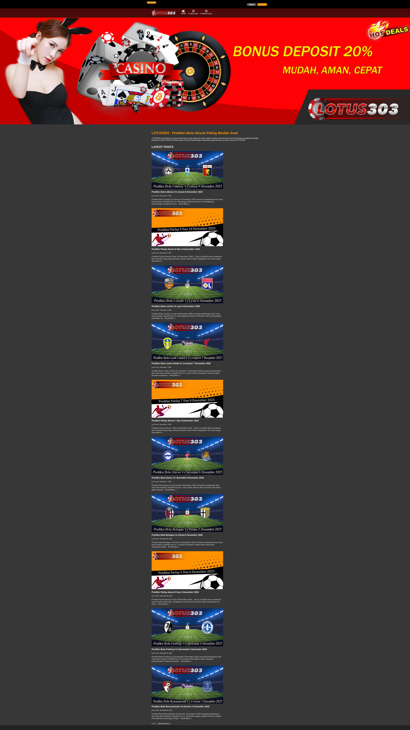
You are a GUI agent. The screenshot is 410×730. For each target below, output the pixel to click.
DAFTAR (262, 4)
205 (159, 724)
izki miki (156, 196)
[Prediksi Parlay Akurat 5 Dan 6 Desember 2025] (187, 570)
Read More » (184, 204)
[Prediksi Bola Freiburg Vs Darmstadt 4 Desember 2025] (187, 627)
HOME (183, 14)
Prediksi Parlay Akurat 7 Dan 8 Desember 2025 (175, 420)
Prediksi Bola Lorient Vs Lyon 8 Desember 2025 (176, 306)
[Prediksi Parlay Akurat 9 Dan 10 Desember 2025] (187, 227)
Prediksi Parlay (206, 14)
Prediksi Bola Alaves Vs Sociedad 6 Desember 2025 (178, 478)
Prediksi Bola (193, 14)
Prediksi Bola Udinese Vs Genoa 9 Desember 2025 (177, 192)
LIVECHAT (151, 3)
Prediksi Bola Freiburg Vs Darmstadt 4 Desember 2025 (179, 649)
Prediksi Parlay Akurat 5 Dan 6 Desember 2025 (175, 592)
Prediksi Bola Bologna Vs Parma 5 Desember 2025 (177, 535)
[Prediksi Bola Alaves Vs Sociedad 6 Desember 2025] (187, 456)
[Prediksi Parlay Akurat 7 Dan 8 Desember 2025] (187, 399)
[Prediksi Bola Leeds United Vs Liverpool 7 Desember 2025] (187, 342)
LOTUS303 (156, 138)
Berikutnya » (166, 724)
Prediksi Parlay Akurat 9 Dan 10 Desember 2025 (176, 249)
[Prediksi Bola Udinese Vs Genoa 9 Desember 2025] (187, 170)
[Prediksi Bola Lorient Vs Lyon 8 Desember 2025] (187, 284)
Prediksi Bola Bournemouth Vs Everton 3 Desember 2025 (180, 706)
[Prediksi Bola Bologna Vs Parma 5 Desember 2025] (187, 513)
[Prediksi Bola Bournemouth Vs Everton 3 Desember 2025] (187, 685)
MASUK (251, 4)
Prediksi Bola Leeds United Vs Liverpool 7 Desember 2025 (181, 363)
